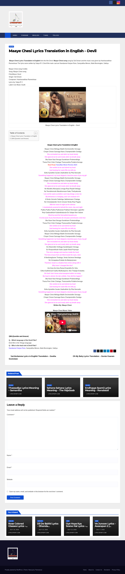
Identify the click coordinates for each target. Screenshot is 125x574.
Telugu (56, 35)
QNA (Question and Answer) (20, 138)
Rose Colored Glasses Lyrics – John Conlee (17, 526)
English (35, 35)
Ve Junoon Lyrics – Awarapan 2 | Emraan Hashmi (105, 526)
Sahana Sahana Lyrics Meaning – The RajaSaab (61, 389)
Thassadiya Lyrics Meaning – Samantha (23, 389)
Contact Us (99, 570)
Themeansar (38, 570)
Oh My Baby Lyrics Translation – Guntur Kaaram (94, 356)
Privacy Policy (116, 570)
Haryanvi (40, 521)
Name (9, 455)
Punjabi (24, 35)
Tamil (45, 35)
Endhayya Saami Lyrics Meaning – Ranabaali (98, 389)
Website (9, 479)
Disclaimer (107, 570)
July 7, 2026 (100, 529)
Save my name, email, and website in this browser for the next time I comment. (36, 491)
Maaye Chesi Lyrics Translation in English (24, 136)
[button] (118, 35)
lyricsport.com (15, 394)
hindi (15, 35)
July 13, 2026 (72, 529)
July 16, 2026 (14, 529)
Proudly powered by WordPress (14, 570)
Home (85, 570)
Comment (11, 414)
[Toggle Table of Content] (35, 133)
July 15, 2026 (43, 529)
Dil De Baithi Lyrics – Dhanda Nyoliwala (47, 526)
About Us (91, 570)
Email (9, 467)
